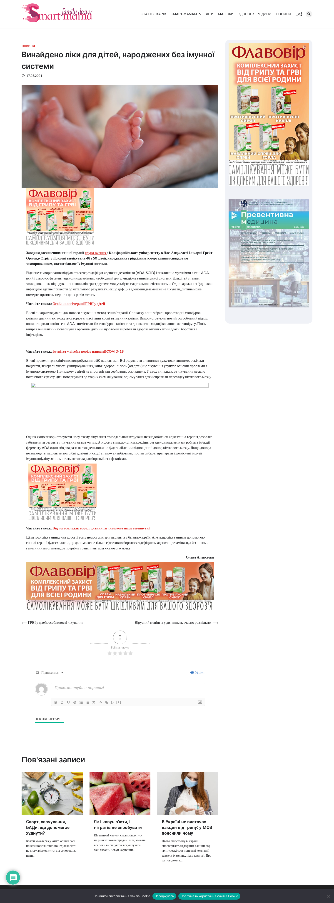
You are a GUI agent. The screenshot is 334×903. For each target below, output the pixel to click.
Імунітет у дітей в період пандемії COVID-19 (88, 351)
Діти (210, 14)
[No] (328, 896)
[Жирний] (55, 702)
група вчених (96, 252)
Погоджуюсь (164, 896)
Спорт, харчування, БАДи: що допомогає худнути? (48, 827)
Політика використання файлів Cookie (209, 896)
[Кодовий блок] (100, 702)
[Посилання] (106, 702)
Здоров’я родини (254, 14)
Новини (283, 14)
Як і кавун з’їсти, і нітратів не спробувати (118, 824)
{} (112, 702)
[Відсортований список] (81, 702)
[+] (118, 702)
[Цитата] (94, 702)
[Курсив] (62, 702)
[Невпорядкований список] (87, 702)
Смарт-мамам (184, 14)
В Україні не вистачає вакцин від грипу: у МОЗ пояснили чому (187, 827)
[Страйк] (75, 702)
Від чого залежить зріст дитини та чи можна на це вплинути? (101, 528)
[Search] (309, 14)
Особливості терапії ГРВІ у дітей (78, 303)
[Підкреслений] (68, 702)
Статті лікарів (153, 14)
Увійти (199, 672)
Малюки (226, 14)
